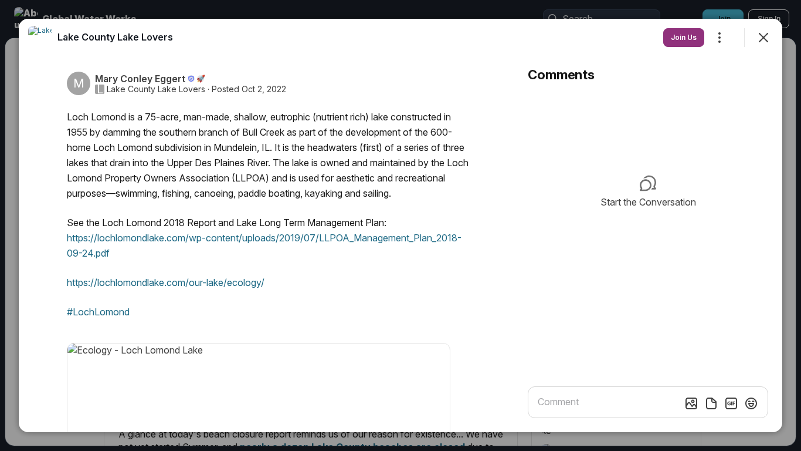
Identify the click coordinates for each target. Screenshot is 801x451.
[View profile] (40, 37)
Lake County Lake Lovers (156, 89)
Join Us (684, 37)
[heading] (115, 37)
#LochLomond (98, 312)
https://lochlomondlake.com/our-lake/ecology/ (165, 282)
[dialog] (400, 225)
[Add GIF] (731, 403)
